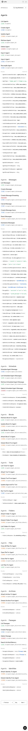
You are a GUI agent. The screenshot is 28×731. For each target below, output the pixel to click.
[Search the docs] (23, 2)
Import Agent (5, 59)
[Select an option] (25, 8)
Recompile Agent (6, 65)
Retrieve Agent (6, 40)
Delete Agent (5, 46)
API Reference (4, 7)
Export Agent (5, 53)
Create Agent (5, 28)
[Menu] (26, 2)
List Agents (4, 21)
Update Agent (5, 34)
